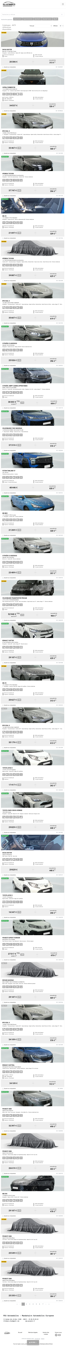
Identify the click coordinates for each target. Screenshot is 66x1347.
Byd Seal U (38, 19)
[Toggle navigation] (62, 4)
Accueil (20, 1332)
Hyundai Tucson (47, 19)
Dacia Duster (17, 19)
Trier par (32, 26)
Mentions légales (33, 1332)
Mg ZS (55, 19)
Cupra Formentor (28, 19)
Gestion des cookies (46, 1333)
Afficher (55, 26)
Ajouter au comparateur (10, 67)
